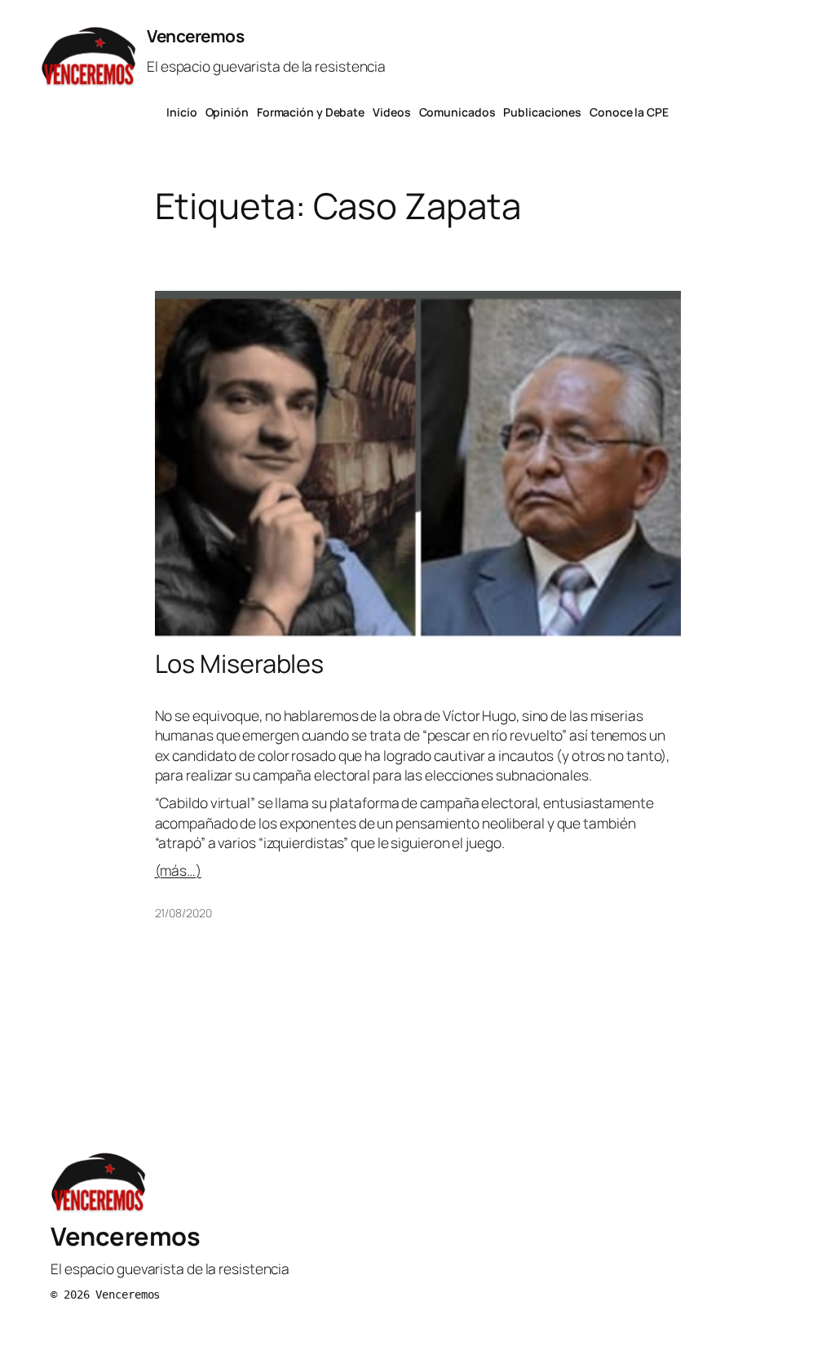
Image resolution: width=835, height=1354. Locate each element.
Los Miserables (240, 663)
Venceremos (195, 35)
